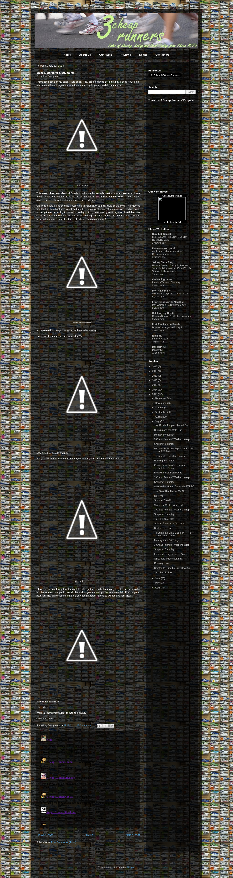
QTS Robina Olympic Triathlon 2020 (170, 293)
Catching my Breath (163, 313)
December (161, 398)
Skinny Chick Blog (162, 262)
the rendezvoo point (163, 248)
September (161, 412)
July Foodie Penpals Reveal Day (171, 425)
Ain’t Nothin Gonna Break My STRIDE (174, 486)
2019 (155, 366)
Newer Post (44, 835)
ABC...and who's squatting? (168, 558)
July (157, 421)
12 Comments (84, 725)
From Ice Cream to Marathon (168, 302)
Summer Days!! (162, 500)
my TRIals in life (161, 290)
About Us (85, 54)
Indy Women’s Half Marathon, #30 (169, 305)
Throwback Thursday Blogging (170, 456)
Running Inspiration (164, 460)
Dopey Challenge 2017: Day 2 (167, 327)
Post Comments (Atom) (63, 842)
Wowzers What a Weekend (168, 505)
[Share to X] (105, 726)
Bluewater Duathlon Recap (168, 472)
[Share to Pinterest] (112, 726)
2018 (155, 371)
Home (67, 54)
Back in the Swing (163, 528)
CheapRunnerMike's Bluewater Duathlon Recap (170, 466)
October (159, 407)
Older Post (132, 835)
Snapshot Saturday (164, 443)
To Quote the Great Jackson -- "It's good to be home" (172, 534)
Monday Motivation (164, 434)
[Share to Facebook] (109, 726)
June (158, 578)
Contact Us (162, 54)
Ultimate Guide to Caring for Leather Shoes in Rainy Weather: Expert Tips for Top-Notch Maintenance (171, 268)
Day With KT (159, 346)
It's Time (158, 495)
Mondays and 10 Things (166, 540)
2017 (155, 375)
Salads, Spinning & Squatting (169, 523)
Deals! (143, 54)
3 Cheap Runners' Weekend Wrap (171, 439)
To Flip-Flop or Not (164, 519)
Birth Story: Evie (160, 338)
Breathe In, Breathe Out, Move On (172, 568)
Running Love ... (162, 563)
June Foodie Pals (163, 572)
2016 (155, 380)
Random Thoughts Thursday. (166, 282)
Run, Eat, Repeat (161, 234)
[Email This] (98, 726)
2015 (155, 385)
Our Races (105, 54)
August (159, 416)
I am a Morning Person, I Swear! (171, 554)
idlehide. (157, 335)
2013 (155, 394)
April (158, 587)
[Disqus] (88, 779)
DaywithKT (157, 350)
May (157, 583)
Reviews (126, 54)
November (161, 403)
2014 (155, 389)
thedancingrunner (162, 279)
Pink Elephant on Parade (166, 324)
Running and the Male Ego (168, 430)
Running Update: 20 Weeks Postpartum (171, 316)
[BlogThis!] (102, 726)
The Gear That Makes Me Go (169, 491)
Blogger (130, 867)
